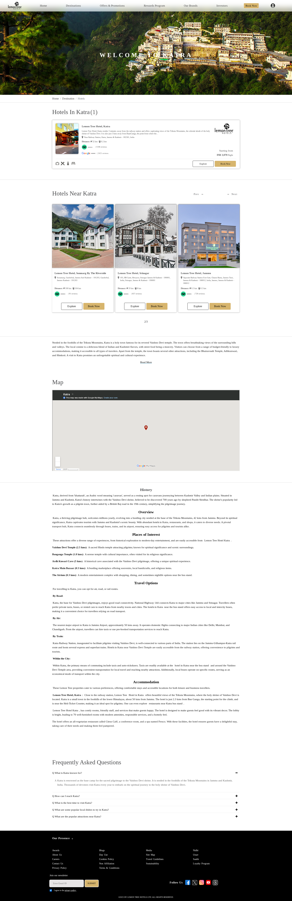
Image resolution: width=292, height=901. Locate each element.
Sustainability (152, 863)
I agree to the (65, 890)
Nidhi (195, 850)
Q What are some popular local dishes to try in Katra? (80, 809)
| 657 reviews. (73, 294)
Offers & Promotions (112, 5)
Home (43, 5)
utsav (195, 855)
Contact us (57, 863)
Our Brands (191, 5)
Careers (55, 859)
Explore (203, 164)
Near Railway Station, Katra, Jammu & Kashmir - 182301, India (109, 137)
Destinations (73, 5)
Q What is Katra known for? (67, 773)
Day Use (103, 855)
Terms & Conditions (109, 868)
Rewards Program (154, 5)
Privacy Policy (59, 868)
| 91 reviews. (199, 294)
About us (57, 855)
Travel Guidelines (154, 859)
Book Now (251, 5)
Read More (146, 362)
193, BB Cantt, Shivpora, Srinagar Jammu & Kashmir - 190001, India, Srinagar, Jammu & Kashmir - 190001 (82, 279)
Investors (222, 5)
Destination (68, 98)
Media (149, 850)
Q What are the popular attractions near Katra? (76, 816)
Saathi (196, 859)
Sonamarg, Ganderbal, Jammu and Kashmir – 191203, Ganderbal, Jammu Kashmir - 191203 (209, 279)
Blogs (102, 850)
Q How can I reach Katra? (66, 796)
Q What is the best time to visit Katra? (72, 802)
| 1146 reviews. (101, 147)
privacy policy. (70, 890)
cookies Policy (106, 859)
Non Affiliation (106, 863)
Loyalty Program (201, 863)
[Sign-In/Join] (273, 5)
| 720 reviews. (136, 294)
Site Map (150, 855)
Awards (55, 850)
